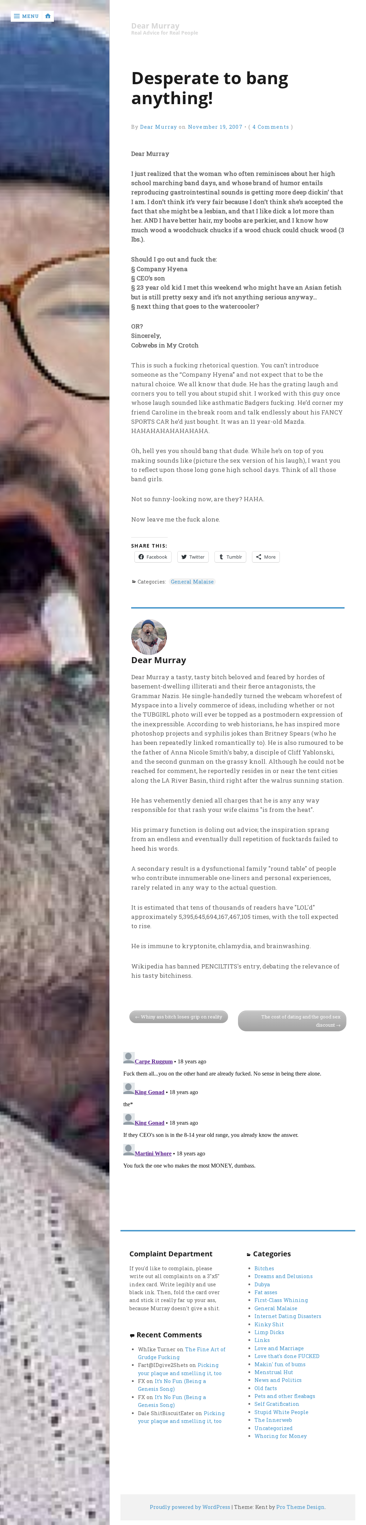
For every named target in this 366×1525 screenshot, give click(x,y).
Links (262, 1340)
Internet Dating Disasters (287, 1316)
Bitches (264, 1268)
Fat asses (265, 1292)
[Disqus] (237, 1138)
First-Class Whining (281, 1300)
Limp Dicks (269, 1332)
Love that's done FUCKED (287, 1356)
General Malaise (192, 581)
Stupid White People (281, 1412)
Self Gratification (277, 1404)
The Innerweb (273, 1420)
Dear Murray (155, 25)
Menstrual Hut (273, 1372)
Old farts (265, 1388)
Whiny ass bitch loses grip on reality (181, 1016)
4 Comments (270, 126)
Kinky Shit (269, 1324)
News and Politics (278, 1380)
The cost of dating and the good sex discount (301, 1020)
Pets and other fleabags (284, 1396)
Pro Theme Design (300, 1507)
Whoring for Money (280, 1436)
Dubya (262, 1284)
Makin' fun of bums (280, 1364)
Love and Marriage (279, 1348)
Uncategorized (273, 1428)
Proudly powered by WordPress (190, 1507)
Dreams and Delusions (283, 1276)
